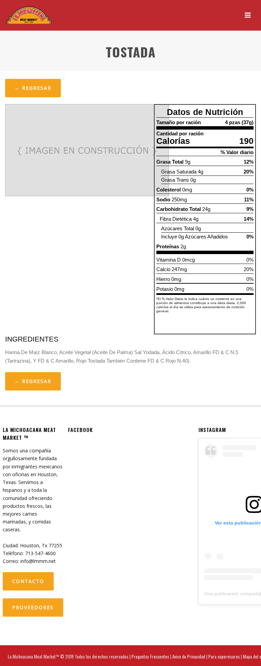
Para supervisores (224, 656)
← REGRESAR (33, 88)
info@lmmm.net (38, 561)
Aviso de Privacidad (188, 656)
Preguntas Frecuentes (150, 656)
